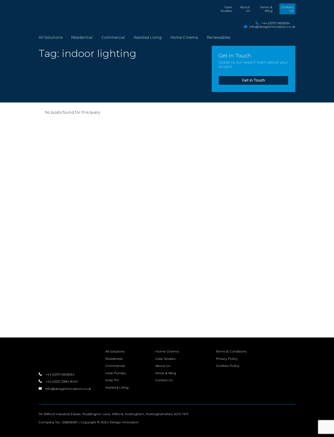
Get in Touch (253, 80)
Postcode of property (85, 227)
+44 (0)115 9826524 (275, 23)
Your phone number (83, 197)
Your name (82, 148)
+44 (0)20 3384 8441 (35, 203)
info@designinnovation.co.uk (272, 26)
